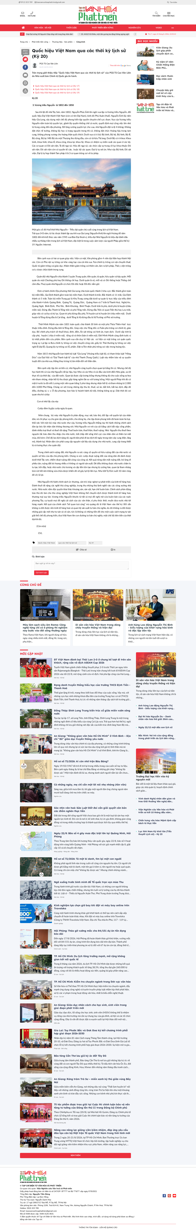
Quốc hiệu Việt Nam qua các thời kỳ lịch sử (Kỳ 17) (57, 86)
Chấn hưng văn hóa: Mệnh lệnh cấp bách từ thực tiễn (157, 821)
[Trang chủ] (23, 27)
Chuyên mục (169, 16)
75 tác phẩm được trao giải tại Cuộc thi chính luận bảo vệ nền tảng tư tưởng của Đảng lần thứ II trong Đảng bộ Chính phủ (92, 1106)
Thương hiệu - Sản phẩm (30, 618)
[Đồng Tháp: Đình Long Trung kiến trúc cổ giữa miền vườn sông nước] (36, 718)
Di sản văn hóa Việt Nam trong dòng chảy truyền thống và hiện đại (97, 626)
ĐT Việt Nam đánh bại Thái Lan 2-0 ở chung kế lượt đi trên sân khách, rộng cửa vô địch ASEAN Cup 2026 (92, 661)
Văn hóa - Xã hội (59, 677)
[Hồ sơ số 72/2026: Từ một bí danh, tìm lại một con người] (36, 867)
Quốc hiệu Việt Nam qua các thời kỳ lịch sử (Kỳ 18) (65, 89)
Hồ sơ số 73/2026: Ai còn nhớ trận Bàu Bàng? (81, 761)
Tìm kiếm (156, 16)
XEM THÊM (75, 1155)
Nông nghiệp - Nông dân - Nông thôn (66, 851)
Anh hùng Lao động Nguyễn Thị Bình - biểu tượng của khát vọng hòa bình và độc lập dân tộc (150, 627)
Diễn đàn (57, 1023)
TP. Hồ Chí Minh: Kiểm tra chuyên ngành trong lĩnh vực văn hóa (92, 981)
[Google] (169, 1195)
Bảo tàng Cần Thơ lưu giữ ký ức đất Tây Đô (80, 1055)
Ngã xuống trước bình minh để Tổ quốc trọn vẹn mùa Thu (88, 882)
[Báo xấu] (25, 91)
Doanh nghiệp (58, 923)
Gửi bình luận (41, 573)
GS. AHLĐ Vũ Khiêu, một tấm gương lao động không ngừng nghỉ (82, 34)
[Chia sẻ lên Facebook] (25, 67)
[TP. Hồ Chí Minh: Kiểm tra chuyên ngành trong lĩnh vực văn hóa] (36, 989)
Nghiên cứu (57, 796)
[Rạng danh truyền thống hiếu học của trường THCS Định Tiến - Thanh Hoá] (36, 693)
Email (22, 16)
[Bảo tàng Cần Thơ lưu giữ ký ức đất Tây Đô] (36, 1063)
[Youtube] (174, 1195)
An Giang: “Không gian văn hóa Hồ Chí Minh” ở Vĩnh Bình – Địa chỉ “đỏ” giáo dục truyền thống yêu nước (92, 737)
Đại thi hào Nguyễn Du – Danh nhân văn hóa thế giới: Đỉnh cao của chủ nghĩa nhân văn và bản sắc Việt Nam (155, 718)
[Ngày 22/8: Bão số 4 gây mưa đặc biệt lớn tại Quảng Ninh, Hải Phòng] (36, 841)
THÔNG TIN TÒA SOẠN (88, 1227)
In (114, 550)
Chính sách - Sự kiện (60, 949)
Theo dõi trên (115, 65)
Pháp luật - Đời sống (60, 1048)
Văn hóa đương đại (60, 1122)
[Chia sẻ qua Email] (25, 75)
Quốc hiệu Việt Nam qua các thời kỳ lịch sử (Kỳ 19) (57, 93)
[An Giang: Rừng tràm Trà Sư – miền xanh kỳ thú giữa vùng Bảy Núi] (36, 1087)
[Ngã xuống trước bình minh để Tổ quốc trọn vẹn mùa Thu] (36, 890)
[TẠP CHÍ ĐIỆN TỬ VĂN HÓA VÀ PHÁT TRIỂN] (98, 14)
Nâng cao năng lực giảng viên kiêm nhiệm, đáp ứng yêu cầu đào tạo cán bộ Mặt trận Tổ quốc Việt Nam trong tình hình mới (92, 1131)
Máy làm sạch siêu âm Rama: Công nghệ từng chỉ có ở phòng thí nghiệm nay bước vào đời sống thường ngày (45, 627)
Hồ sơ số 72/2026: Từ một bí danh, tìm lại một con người (87, 858)
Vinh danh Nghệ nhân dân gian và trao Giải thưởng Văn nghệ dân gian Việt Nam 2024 (156, 800)
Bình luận (25, 52)
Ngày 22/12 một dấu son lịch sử (155, 727)
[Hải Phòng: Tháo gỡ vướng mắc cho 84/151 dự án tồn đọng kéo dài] (36, 938)
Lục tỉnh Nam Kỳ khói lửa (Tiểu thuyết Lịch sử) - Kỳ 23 (154, 832)
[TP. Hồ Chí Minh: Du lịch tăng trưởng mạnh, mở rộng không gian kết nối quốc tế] (36, 964)
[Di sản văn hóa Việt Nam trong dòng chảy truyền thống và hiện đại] (98, 605)
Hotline (31, 16)
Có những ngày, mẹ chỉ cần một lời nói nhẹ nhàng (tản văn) (90, 784)
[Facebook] (164, 1195)
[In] (25, 83)
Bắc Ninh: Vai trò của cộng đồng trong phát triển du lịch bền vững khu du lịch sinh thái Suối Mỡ (156, 737)
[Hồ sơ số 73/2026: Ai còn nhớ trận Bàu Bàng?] (36, 769)
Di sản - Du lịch (59, 974)
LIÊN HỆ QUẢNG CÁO (108, 1227)
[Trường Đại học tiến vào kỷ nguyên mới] (156, 761)
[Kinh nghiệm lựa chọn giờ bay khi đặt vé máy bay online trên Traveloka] (36, 913)
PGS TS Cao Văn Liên (48, 64)
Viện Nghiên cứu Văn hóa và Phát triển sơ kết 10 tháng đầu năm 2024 (156, 811)
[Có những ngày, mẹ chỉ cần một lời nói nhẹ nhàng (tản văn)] (36, 792)
